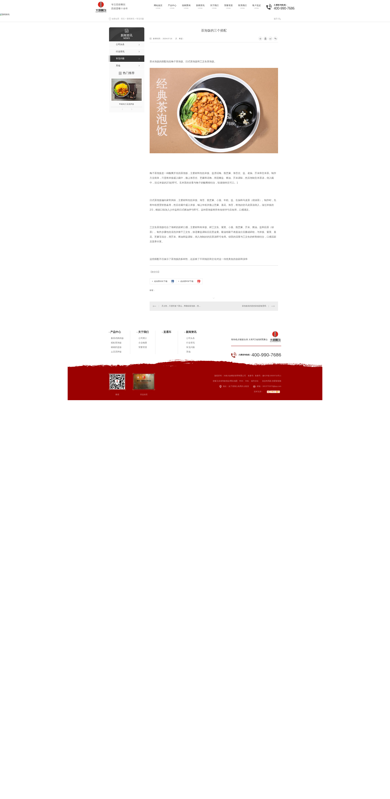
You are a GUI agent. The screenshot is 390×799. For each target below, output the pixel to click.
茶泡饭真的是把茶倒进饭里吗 (254, 306)
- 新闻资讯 (190, 332)
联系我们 (242, 6)
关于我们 (214, 6)
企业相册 (142, 343)
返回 (276, 19)
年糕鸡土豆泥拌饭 (126, 104)
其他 (188, 352)
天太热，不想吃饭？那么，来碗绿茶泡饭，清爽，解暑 (182, 306)
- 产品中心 (115, 332)
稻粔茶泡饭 (116, 343)
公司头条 (190, 338)
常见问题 (140, 19)
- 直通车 (166, 332)
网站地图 (233, 381)
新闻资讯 (200, 6)
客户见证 (256, 6)
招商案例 (186, 6)
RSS (241, 381)
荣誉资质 (228, 6)
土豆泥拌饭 (116, 352)
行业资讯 (190, 343)
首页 (123, 19)
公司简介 (142, 338)
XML (247, 381)
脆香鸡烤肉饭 (117, 338)
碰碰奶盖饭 (116, 347)
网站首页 (158, 6)
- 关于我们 (143, 332)
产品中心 (172, 6)
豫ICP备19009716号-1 (271, 376)
